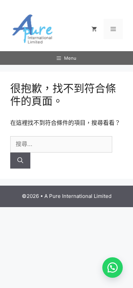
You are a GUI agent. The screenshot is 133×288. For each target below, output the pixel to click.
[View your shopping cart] (94, 29)
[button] (112, 267)
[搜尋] (20, 161)
